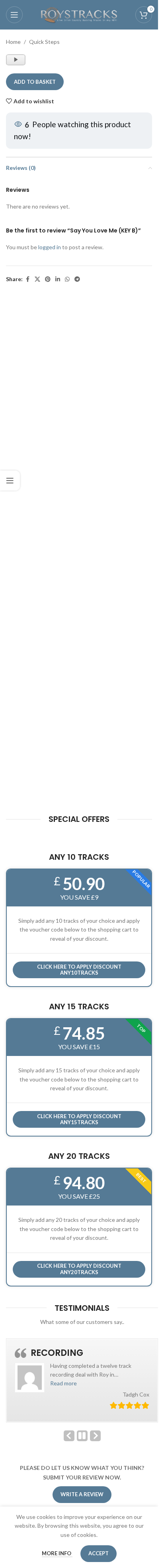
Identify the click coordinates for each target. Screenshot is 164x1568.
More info (57, 1553)
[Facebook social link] (27, 279)
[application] (15, 59)
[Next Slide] (95, 1435)
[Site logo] (79, 14)
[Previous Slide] (69, 1435)
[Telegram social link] (77, 279)
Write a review (82, 1494)
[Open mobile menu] (14, 15)
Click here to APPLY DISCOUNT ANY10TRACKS (79, 969)
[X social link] (37, 279)
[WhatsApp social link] (67, 279)
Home (13, 41)
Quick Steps (44, 41)
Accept (98, 1553)
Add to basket (35, 82)
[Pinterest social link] (48, 279)
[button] (63, 1383)
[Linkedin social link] (57, 279)
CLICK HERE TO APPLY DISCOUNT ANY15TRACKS (79, 1119)
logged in (49, 247)
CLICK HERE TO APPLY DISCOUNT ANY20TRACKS (79, 1269)
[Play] (16, 63)
